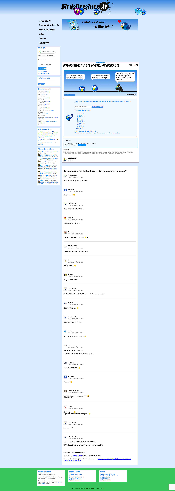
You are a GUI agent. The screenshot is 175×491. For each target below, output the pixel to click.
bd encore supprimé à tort (45, 136)
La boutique (44, 43)
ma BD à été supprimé (44, 132)
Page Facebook (104, 478)
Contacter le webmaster (75, 474)
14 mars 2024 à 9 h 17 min (75, 234)
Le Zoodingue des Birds (52, 151)
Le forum (42, 38)
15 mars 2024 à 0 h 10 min (75, 408)
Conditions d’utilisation (75, 478)
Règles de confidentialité (75, 480)
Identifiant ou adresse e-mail (45, 55)
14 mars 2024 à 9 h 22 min (75, 276)
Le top (41, 34)
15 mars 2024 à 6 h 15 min (75, 438)
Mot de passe (41, 60)
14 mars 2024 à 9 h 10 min (75, 191)
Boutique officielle (105, 477)
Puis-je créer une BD (43, 134)
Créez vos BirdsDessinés (49, 25)
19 (131, 65)
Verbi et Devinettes (47, 29)
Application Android (105, 480)
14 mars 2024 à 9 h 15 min (75, 219)
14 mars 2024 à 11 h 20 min (75, 333)
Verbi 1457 (47, 91)
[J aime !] (135, 65)
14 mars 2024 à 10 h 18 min (75, 304)
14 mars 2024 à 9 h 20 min (75, 262)
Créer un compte (42, 71)
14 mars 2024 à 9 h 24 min (75, 290)
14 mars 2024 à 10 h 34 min (75, 318)
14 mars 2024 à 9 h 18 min (75, 248)
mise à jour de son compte (45, 142)
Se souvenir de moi (45, 64)
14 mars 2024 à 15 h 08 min (75, 364)
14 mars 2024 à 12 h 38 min (75, 347)
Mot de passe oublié (43, 73)
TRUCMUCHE (72, 159)
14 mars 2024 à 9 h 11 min (75, 205)
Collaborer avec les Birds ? (76, 477)
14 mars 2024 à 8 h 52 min (75, 177)
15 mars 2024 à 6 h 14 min (75, 424)
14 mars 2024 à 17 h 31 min (75, 378)
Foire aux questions (74, 476)
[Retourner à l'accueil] (87, 14)
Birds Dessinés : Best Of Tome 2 (109, 476)
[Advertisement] (100, 45)
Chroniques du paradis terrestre (46, 139)
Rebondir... (82, 145)
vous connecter (77, 456)
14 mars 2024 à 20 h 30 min (75, 392)
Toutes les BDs (45, 21)
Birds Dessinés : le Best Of (107, 474)
